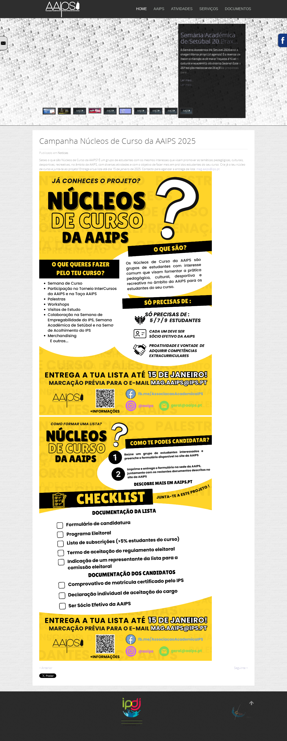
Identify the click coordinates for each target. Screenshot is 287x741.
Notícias (63, 153)
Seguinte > (241, 668)
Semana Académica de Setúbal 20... (207, 38)
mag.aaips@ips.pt (208, 169)
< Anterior (45, 668)
